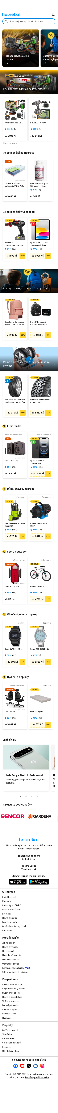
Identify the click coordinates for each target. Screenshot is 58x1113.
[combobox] (28, 21)
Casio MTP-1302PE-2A (39, 649)
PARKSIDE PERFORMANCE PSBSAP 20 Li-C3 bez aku (15, 244)
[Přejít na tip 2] (26, 797)
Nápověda (7, 1018)
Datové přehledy (10, 1005)
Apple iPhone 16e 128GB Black (37, 462)
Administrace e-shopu (12, 984)
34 (14, 592)
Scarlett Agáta (36, 712)
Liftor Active (10, 712)
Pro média (6, 913)
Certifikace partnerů (11, 1042)
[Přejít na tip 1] (20, 797)
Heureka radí (8, 951)
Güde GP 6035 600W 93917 (38, 525)
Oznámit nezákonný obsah (14, 926)
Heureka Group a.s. (35, 1074)
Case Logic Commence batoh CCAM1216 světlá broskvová (15, 323)
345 (14, 530)
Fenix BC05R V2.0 (12, 586)
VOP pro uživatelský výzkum (15, 972)
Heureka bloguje (9, 918)
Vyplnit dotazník (28, 869)
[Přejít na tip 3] (31, 797)
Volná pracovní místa (11, 909)
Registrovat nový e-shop (13, 988)
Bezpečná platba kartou (13, 968)
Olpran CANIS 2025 (38, 586)
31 (14, 249)
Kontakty (6, 901)
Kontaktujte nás (28, 859)
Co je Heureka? (9, 897)
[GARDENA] (39, 816)
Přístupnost (7, 930)
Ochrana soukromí (10, 963)
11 (14, 655)
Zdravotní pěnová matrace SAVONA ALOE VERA (14, 185)
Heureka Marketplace (12, 997)
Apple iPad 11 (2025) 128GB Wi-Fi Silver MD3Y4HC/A (39, 244)
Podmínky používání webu (37, 1077)
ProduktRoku (8, 1038)
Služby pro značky (10, 1001)
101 (40, 467)
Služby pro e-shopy (11, 992)
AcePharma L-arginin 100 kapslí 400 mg (39, 185)
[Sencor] (12, 816)
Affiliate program (9, 1009)
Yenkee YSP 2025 (12, 461)
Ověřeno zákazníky (11, 1030)
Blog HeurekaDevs (11, 922)
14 (39, 530)
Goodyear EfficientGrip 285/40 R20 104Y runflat (15, 401)
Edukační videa (9, 1013)
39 (39, 718)
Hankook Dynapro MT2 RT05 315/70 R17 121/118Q (40, 401)
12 (39, 592)
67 (39, 249)
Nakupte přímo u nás (11, 955)
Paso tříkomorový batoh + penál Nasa (38, 323)
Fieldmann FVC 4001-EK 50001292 (15, 525)
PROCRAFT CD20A (38, 123)
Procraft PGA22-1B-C (14, 123)
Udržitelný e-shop (10, 1051)
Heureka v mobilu (10, 947)
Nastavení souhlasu (11, 959)
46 (14, 467)
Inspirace (6, 1047)
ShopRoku (7, 1034)
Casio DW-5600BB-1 (13, 649)
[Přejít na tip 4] (37, 797)
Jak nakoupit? (8, 942)
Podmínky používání (11, 905)
